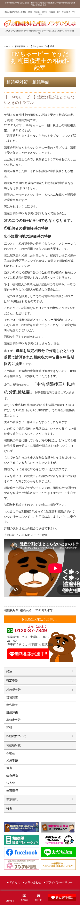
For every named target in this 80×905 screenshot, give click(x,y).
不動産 (10, 753)
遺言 (9, 768)
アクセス (14, 882)
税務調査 (12, 697)
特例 (9, 808)
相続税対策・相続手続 (27, 82)
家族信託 (12, 799)
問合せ (38, 900)
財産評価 (12, 712)
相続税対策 (11, 610)
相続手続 (25, 610)
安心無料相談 (64, 897)
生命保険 (12, 775)
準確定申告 (13, 719)
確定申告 (12, 680)
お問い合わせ (33, 882)
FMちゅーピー (32, 535)
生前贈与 (12, 790)
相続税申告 (13, 689)
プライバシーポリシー (59, 882)
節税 (9, 727)
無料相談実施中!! (31, 653)
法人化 (10, 782)
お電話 (24, 900)
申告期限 (12, 705)
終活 (9, 671)
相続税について (16, 736)
